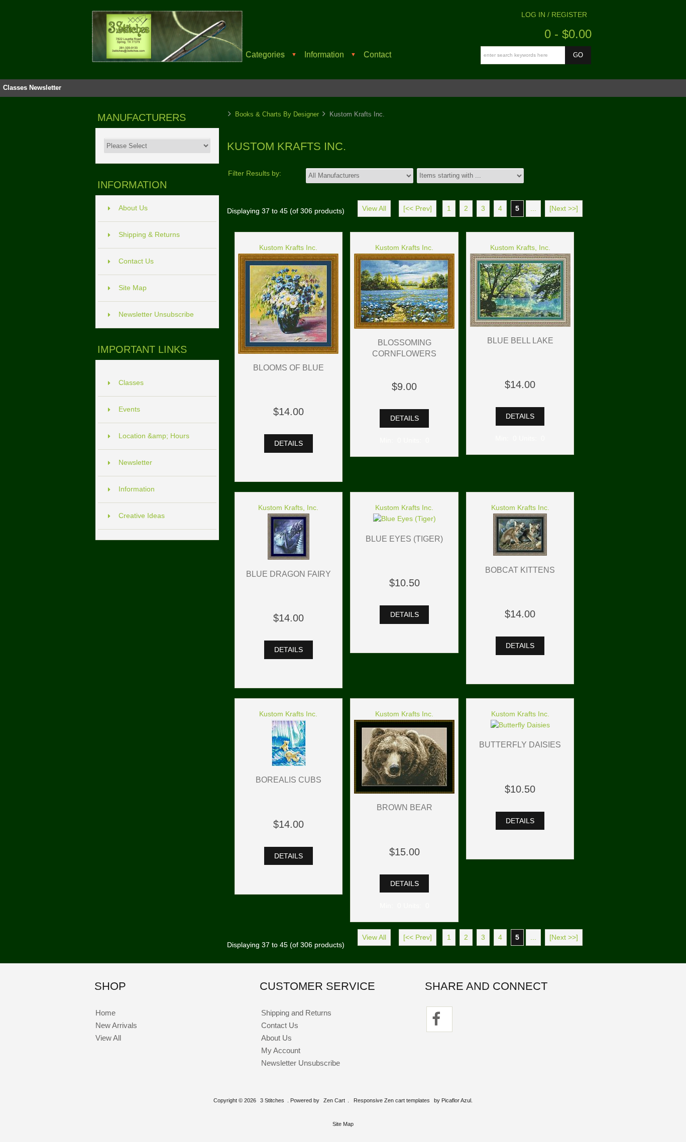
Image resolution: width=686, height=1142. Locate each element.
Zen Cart (334, 1100)
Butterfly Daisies (520, 744)
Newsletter (45, 87)
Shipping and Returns (296, 1012)
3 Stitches (272, 1100)
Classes (15, 87)
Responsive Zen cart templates (392, 1100)
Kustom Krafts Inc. (288, 247)
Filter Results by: (254, 173)
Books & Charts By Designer (277, 114)
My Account (280, 1050)
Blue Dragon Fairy (288, 573)
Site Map (133, 288)
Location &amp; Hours (154, 436)
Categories (265, 54)
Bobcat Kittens (520, 569)
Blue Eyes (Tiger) (404, 538)
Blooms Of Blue (288, 367)
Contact (377, 54)
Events (129, 409)
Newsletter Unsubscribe (156, 314)
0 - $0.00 (568, 34)
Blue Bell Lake (520, 340)
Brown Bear (404, 807)
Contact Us (136, 261)
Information (324, 54)
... (533, 208)
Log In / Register (554, 15)
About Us (133, 208)
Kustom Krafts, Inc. (520, 247)
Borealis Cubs (288, 779)
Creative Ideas (142, 516)
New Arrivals (116, 1025)
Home (105, 1012)
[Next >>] (563, 208)
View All (374, 208)
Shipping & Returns (149, 234)
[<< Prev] (417, 208)
